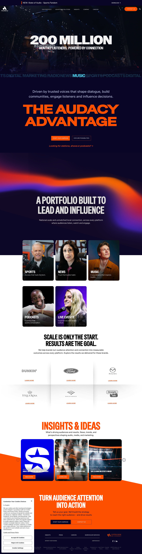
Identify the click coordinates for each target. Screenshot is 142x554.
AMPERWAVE (96, 541)
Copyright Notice (107, 548)
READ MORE (29, 477)
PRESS (61, 535)
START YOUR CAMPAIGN (60, 138)
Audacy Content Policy (78, 548)
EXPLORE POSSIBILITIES (81, 138)
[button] (140, 9)
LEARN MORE (29, 380)
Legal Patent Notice (101, 548)
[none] (46, 9)
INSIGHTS (47, 535)
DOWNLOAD (63, 477)
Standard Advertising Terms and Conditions (49, 548)
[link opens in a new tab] (113, 541)
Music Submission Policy (85, 549)
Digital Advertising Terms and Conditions (62, 548)
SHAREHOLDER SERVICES (92, 535)
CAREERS (74, 535)
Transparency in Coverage (93, 548)
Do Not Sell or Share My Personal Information (35, 548)
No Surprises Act (72, 549)
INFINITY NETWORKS (51, 541)
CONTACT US (131, 9)
